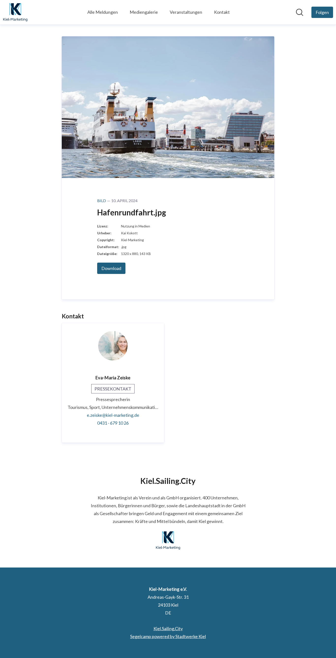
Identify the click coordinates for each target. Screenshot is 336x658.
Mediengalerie (144, 12)
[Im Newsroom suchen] (300, 12)
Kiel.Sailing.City (168, 628)
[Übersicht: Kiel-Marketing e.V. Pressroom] (15, 12)
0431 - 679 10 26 (113, 423)
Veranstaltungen (186, 12)
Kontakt (222, 12)
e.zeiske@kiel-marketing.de (113, 415)
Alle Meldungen (102, 12)
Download (111, 268)
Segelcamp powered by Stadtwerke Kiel (168, 636)
